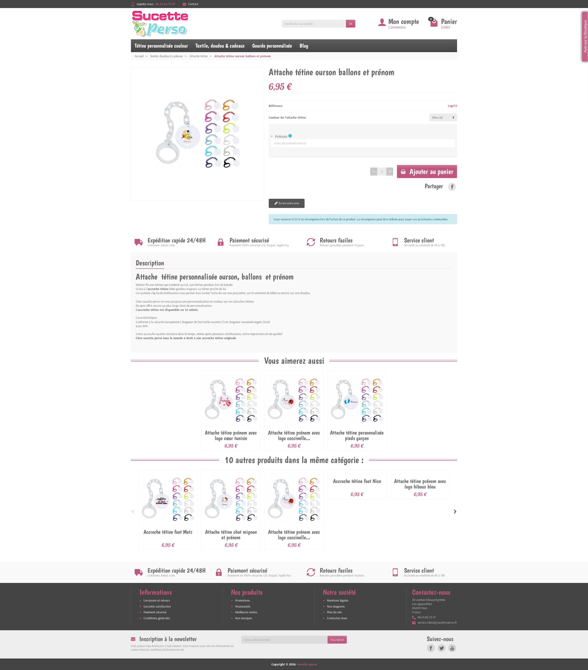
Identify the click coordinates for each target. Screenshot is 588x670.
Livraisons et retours (157, 606)
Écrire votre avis (288, 209)
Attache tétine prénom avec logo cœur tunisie (231, 441)
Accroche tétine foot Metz (168, 537)
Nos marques (243, 624)
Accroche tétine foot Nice (357, 487)
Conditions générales (157, 624)
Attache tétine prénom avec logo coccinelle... (294, 441)
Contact (193, 4)
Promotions (242, 606)
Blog (304, 45)
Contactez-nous (337, 624)
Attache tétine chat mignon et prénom (231, 540)
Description (150, 269)
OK (351, 24)
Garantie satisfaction (157, 612)
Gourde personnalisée (272, 45)
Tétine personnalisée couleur (161, 45)
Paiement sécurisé (155, 618)
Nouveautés (242, 612)
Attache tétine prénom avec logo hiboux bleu (420, 490)
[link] (452, 193)
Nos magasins (336, 612)
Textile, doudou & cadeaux (220, 45)
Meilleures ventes (246, 618)
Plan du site (334, 618)
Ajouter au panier (431, 177)
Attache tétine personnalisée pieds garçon (357, 441)
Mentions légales (337, 606)
